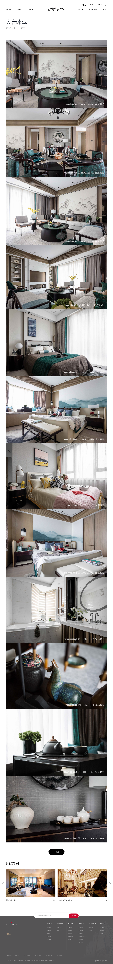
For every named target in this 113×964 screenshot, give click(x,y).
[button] (3, 884)
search (73, 915)
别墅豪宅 (70, 939)
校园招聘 (102, 930)
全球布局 (49, 930)
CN (99, 5)
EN (101, 5)
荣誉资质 (49, 936)
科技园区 (70, 930)
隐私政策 (104, 961)
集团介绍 (9, 9)
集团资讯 (59, 927)
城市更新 (70, 927)
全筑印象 (49, 939)
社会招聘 (102, 927)
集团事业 (49, 933)
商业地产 (81, 933)
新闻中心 (19, 9)
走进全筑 (49, 927)
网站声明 (98, 961)
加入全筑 (104, 9)
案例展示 (81, 9)
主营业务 (30, 9)
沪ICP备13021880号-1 (50, 961)
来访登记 (91, 930)
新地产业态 (70, 936)
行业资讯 (59, 930)
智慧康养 (70, 933)
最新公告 (91, 927)
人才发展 (102, 933)
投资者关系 (93, 9)
